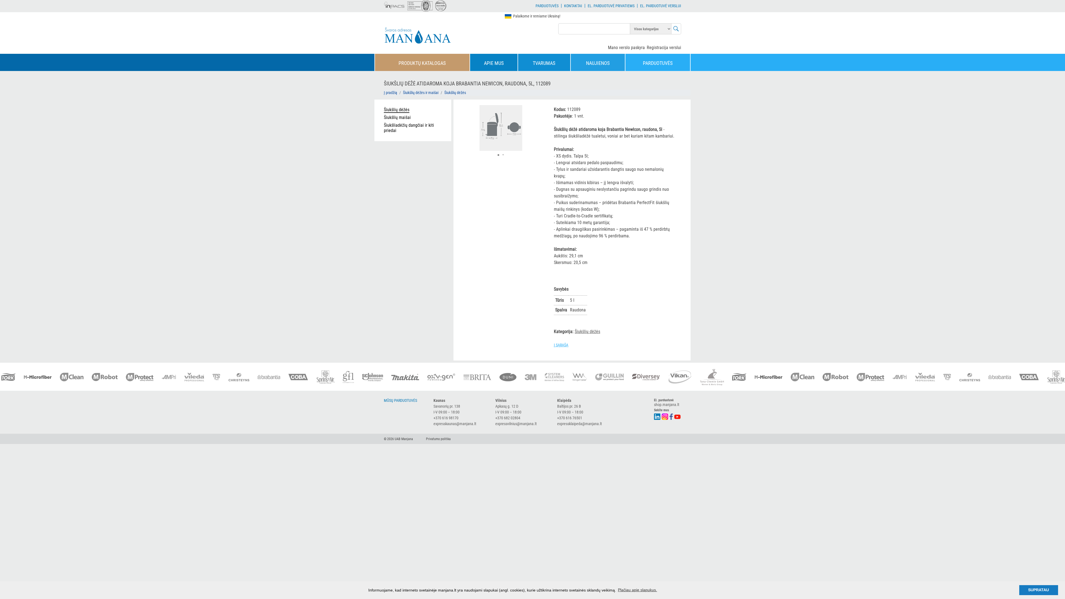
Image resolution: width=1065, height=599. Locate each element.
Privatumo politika (438, 439)
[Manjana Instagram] (665, 416)
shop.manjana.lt (666, 404)
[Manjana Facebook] (671, 416)
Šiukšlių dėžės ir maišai (420, 92)
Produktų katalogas (422, 63)
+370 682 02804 (507, 418)
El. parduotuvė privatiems (611, 6)
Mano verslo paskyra (626, 47)
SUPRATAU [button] (1038, 590)
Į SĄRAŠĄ (561, 345)
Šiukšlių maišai (397, 117)
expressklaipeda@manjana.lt (579, 424)
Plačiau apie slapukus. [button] (637, 590)
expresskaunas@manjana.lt (454, 424)
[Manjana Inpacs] (394, 4)
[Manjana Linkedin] (657, 416)
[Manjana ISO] (420, 6)
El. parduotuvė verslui (660, 6)
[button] (537, 110)
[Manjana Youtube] (677, 416)
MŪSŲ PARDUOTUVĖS (400, 400)
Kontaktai (573, 6)
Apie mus (494, 63)
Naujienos (598, 63)
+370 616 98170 (445, 418)
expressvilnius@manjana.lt (516, 424)
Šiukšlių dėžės (455, 92)
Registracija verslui (664, 47)
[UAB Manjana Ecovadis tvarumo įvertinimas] (440, 5)
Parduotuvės (547, 6)
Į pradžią (390, 92)
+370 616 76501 (569, 418)
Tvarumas (544, 63)
